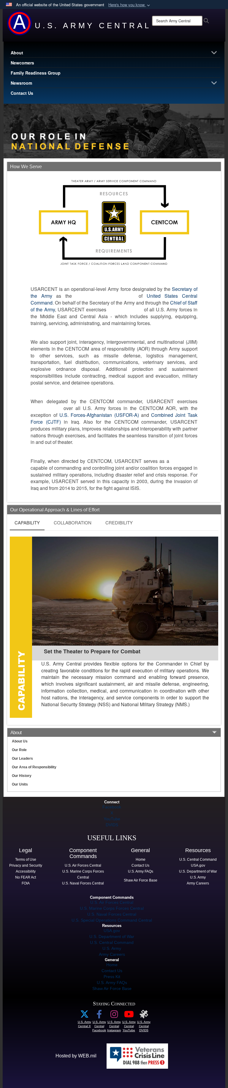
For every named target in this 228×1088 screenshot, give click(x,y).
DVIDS (112, 824)
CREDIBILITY (119, 522)
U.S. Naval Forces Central (111, 914)
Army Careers (112, 954)
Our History (21, 776)
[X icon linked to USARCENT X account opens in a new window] (84, 1015)
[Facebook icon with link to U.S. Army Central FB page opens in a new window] (99, 1015)
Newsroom (21, 83)
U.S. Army (111, 948)
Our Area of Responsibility (34, 767)
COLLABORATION (72, 522)
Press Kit (112, 976)
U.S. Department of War (111, 936)
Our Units (20, 784)
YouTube (112, 818)
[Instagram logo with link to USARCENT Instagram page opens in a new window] (114, 1015)
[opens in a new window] (143, 1015)
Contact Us (22, 93)
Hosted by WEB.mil (76, 1055)
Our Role (19, 750)
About (17, 53)
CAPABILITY (27, 522)
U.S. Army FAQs (112, 982)
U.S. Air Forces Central (111, 902)
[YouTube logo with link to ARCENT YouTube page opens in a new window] (128, 1015)
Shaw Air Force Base (112, 988)
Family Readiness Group (36, 73)
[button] (129, 5)
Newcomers (22, 63)
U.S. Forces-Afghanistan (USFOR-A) (99, 414)
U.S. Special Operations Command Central (112, 920)
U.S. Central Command (112, 942)
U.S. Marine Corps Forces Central (112, 908)
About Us (20, 741)
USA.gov (112, 930)
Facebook (111, 807)
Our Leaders (22, 758)
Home (112, 964)
